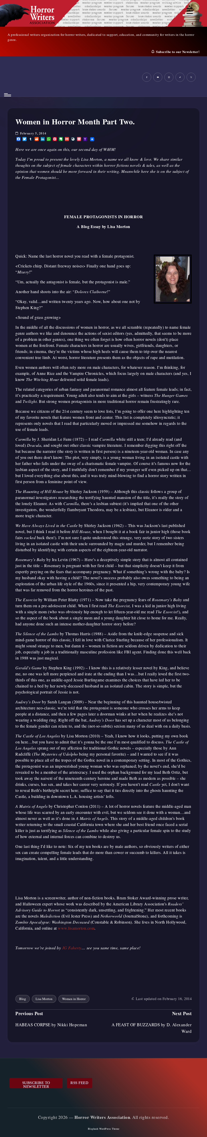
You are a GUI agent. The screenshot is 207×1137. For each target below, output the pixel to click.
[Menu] (7, 95)
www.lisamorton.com (76, 928)
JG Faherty (72, 947)
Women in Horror (74, 998)
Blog (22, 998)
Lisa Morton (44, 998)
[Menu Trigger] (190, 11)
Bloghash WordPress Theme (103, 1128)
